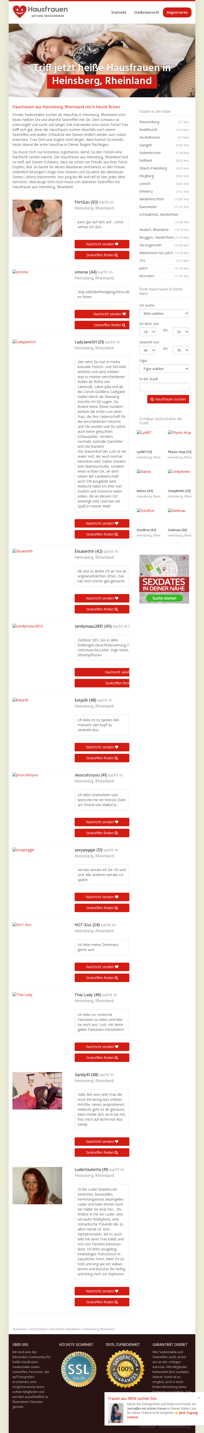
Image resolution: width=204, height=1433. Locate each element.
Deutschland (38, 1329)
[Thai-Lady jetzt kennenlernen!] (37, 1011)
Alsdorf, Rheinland (164, 229)
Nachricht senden (100, 244)
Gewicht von (149, 342)
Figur (143, 360)
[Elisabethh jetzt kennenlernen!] (37, 567)
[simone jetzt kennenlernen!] (37, 288)
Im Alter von (149, 323)
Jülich (164, 268)
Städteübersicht (146, 12)
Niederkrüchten (164, 199)
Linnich (164, 183)
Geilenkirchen (164, 152)
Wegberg (164, 175)
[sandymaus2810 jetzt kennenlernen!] (37, 642)
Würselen (164, 276)
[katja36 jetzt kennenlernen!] (37, 716)
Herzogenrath (164, 245)
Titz (164, 260)
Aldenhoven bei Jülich (164, 252)
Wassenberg (164, 121)
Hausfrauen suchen (170, 399)
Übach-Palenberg (164, 168)
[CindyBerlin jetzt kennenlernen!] (180, 478)
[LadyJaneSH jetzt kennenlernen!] (37, 358)
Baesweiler (164, 206)
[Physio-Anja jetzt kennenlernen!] (180, 439)
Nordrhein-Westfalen (65, 1329)
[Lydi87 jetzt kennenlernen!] (148, 439)
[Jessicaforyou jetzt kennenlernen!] (37, 791)
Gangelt (164, 145)
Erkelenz (164, 191)
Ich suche (146, 305)
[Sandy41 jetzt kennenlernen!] (37, 1090)
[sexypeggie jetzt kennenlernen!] (37, 866)
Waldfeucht (164, 129)
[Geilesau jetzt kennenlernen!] (180, 517)
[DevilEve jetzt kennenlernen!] (148, 517)
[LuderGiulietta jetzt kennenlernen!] (37, 1185)
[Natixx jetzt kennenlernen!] (148, 478)
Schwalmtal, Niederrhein (164, 218)
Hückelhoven (164, 137)
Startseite (119, 12)
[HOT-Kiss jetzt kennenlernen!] (37, 941)
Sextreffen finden (100, 255)
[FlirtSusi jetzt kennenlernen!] (37, 218)
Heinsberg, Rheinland (94, 209)
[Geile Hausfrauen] (40, 12)
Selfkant (164, 160)
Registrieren (177, 12)
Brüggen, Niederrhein (164, 237)
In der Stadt (148, 379)
